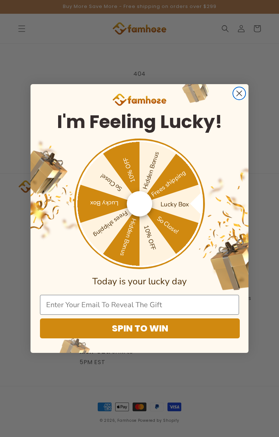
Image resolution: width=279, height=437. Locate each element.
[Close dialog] (239, 93)
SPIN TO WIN (140, 328)
